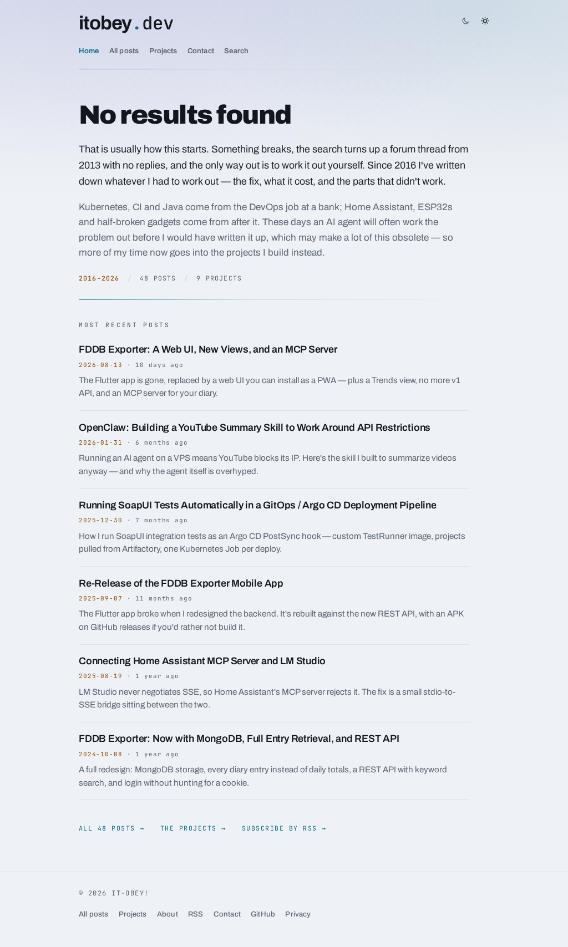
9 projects (219, 278)
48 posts (158, 278)
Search (236, 51)
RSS (195, 914)
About (167, 914)
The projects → (193, 828)
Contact (200, 51)
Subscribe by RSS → (284, 828)
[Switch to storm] (475, 20)
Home (89, 51)
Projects (163, 51)
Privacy (298, 914)
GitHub (263, 914)
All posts (124, 51)
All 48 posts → (112, 828)
